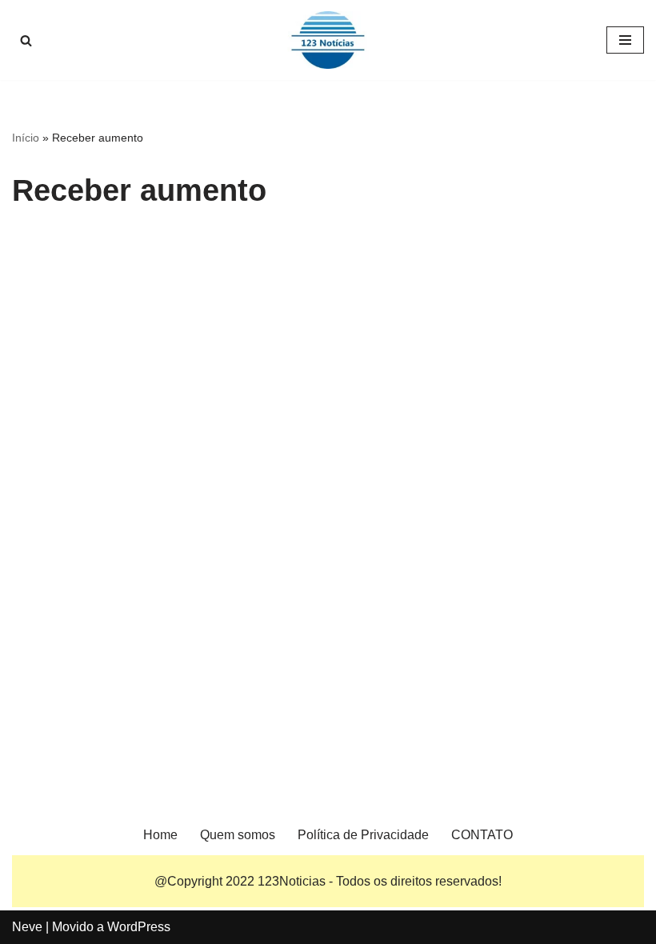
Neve (27, 927)
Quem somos (237, 835)
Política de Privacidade (363, 835)
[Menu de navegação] (625, 40)
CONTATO (482, 835)
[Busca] (26, 40)
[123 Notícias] (328, 40)
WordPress (138, 927)
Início (25, 137)
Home (160, 835)
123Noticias (292, 881)
